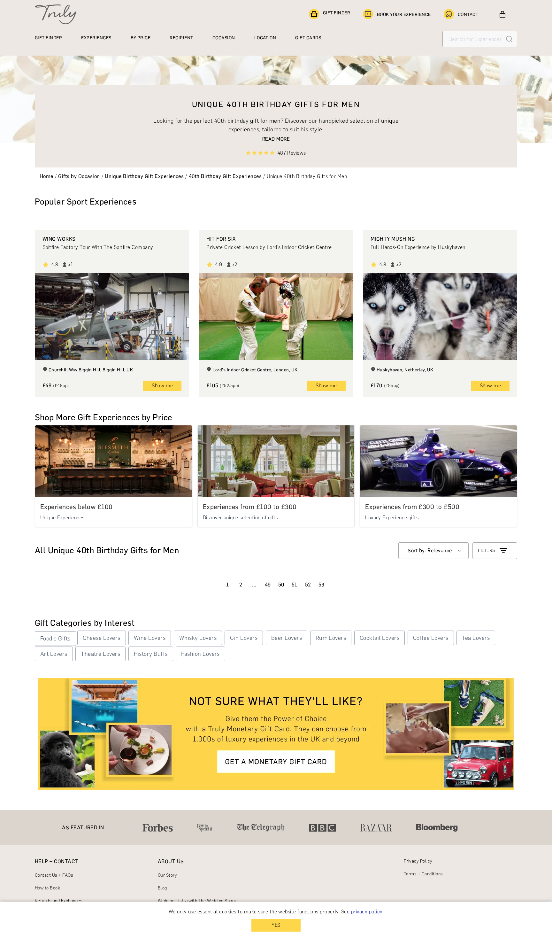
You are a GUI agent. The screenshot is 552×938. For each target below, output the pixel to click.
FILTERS (486, 550)
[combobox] (433, 550)
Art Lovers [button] (53, 653)
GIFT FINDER (336, 13)
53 (321, 585)
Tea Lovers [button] (476, 637)
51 (294, 585)
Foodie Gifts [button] (55, 638)
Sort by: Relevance (430, 550)
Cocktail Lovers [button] (379, 637)
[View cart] (502, 14)
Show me (162, 386)
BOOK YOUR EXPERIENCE (404, 14)
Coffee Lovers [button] (430, 637)
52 (308, 585)
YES (276, 925)
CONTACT (468, 14)
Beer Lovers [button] (286, 637)
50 (281, 585)
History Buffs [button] (151, 653)
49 (268, 585)
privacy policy (366, 912)
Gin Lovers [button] (243, 637)
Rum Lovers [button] (331, 637)
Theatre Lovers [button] (100, 653)
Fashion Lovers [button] (200, 653)
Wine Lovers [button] (149, 637)
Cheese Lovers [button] (101, 637)
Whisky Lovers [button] (198, 637)
